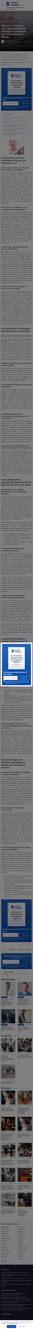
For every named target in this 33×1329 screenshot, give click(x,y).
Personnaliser (22, 1326)
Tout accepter (11, 1326)
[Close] (29, 646)
